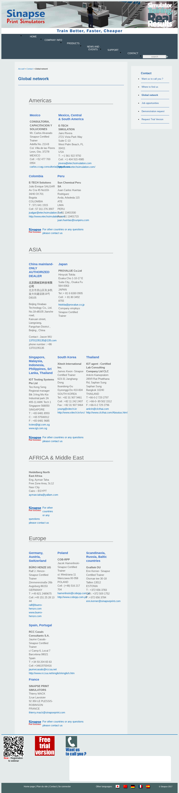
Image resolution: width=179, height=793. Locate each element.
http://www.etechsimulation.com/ (76, 166)
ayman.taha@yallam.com (43, 494)
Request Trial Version (152, 119)
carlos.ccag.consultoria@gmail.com (50, 166)
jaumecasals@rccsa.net (43, 669)
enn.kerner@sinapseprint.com (103, 601)
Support (113, 50)
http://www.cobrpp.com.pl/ (72, 597)
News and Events (93, 48)
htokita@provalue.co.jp (71, 304)
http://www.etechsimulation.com (47, 216)
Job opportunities (150, 103)
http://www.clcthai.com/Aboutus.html (107, 412)
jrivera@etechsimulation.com (75, 163)
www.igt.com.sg (38, 428)
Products (73, 43)
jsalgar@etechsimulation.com (46, 212)
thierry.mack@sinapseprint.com (47, 712)
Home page (29, 786)
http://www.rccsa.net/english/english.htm (52, 673)
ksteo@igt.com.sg (39, 424)
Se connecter (64, 786)
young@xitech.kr (67, 408)
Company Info (53, 40)
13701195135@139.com (43, 340)
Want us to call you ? (152, 79)
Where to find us (150, 87)
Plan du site (42, 786)
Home (33, 36)
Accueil (21, 69)
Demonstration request (153, 111)
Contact (133, 53)
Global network (150, 95)
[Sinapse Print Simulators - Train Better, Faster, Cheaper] (89, 33)
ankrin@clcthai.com (97, 408)
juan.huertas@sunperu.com (73, 220)
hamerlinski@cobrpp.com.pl (74, 593)
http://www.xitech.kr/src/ (71, 412)
